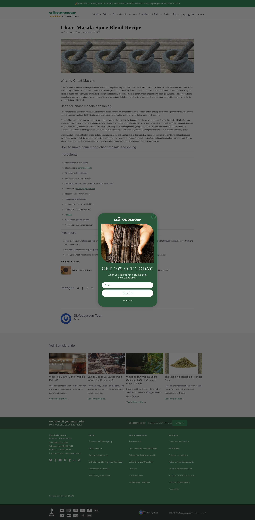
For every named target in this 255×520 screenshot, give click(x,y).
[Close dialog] (153, 217)
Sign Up (127, 293)
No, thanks (127, 300)
